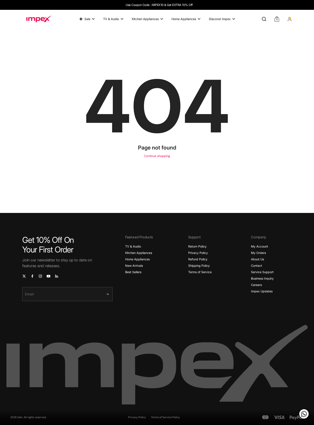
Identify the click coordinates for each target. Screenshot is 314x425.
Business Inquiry (262, 278)
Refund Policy (197, 259)
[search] (264, 19)
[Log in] (289, 19)
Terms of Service (200, 272)
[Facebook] (32, 276)
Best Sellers (133, 272)
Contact (256, 265)
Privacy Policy (198, 253)
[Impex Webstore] (39, 19)
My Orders (258, 253)
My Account (259, 246)
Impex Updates (262, 291)
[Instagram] (40, 276)
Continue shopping (157, 156)
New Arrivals (134, 265)
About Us (257, 259)
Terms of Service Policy (165, 417)
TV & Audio (133, 246)
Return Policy (197, 246)
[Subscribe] (107, 294)
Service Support (262, 272)
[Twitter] (24, 276)
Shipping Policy (199, 265)
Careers (256, 285)
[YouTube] (48, 276)
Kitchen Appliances (138, 253)
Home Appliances (137, 259)
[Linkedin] (57, 276)
